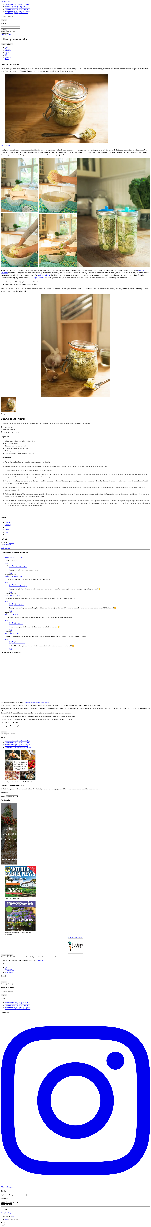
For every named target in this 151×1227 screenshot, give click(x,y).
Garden (7, 52)
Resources (8, 57)
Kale (13, 1216)
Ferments (11, 543)
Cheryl (11, 565)
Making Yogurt (5, 548)
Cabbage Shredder (37, 278)
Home (6, 47)
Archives (3, 796)
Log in (7, 967)
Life (6, 54)
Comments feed (9, 970)
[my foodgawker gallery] (75, 937)
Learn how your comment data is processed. (36, 702)
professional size (44, 275)
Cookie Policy (41, 960)
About (7, 59)
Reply (6, 563)
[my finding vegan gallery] (75, 953)
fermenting (7, 544)
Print (4, 414)
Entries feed (8, 969)
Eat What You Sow (6, 35)
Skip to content (5, 1)
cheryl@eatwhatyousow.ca (8, 1213)
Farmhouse (8, 50)
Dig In (3, 1195)
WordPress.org (9, 972)
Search (4, 29)
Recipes (7, 55)
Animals (7, 49)
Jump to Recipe (6, 145)
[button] (19, 185)
